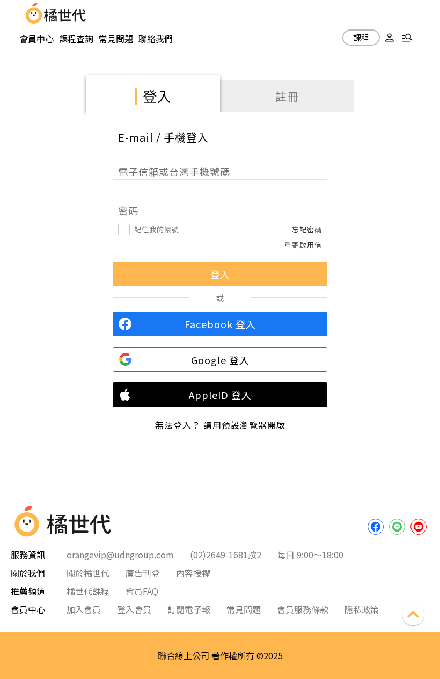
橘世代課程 (88, 591)
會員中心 (36, 38)
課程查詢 (76, 38)
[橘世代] (65, 13)
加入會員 (84, 609)
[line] (397, 526)
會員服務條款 (302, 609)
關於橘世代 (88, 572)
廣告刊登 (143, 572)
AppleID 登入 (220, 395)
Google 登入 (220, 360)
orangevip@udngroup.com (120, 554)
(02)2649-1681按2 (225, 554)
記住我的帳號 (156, 229)
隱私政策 (361, 609)
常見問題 (116, 38)
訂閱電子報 (188, 609)
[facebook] (375, 526)
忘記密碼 (307, 229)
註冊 (287, 96)
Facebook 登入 (220, 324)
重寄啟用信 (303, 245)
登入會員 (134, 609)
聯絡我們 (155, 38)
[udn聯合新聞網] (34, 13)
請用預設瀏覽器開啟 (244, 424)
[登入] (390, 38)
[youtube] (418, 526)
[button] (390, 38)
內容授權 (193, 572)
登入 (157, 96)
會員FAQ (142, 591)
